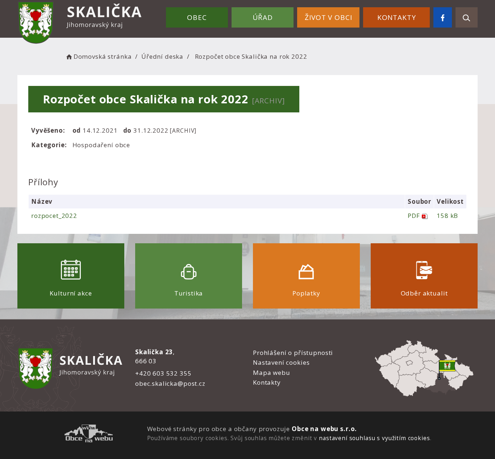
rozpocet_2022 (54, 215)
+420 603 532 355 (163, 373)
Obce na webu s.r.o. (324, 429)
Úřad (263, 17)
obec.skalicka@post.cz (170, 383)
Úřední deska (162, 56)
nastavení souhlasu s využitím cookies (374, 438)
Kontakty (396, 17)
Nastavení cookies (281, 362)
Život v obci (328, 17)
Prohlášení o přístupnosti (293, 352)
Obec (197, 17)
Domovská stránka (103, 56)
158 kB (447, 215)
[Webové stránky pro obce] (89, 434)
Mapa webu (271, 372)
